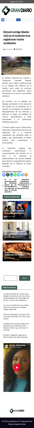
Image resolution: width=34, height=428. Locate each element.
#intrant (19, 49)
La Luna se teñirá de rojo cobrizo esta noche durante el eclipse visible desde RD (16, 307)
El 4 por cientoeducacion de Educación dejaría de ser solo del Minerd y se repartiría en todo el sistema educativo (11, 186)
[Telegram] (18, 174)
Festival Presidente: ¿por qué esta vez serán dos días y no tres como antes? (16, 317)
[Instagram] (22, 174)
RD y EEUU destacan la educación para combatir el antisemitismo (16, 234)
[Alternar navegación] (18, 19)
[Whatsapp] (15, 174)
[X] (7, 174)
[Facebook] (4, 174)
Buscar (25, 278)
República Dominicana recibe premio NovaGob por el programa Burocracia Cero (23, 184)
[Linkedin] (11, 174)
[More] (26, 174)
